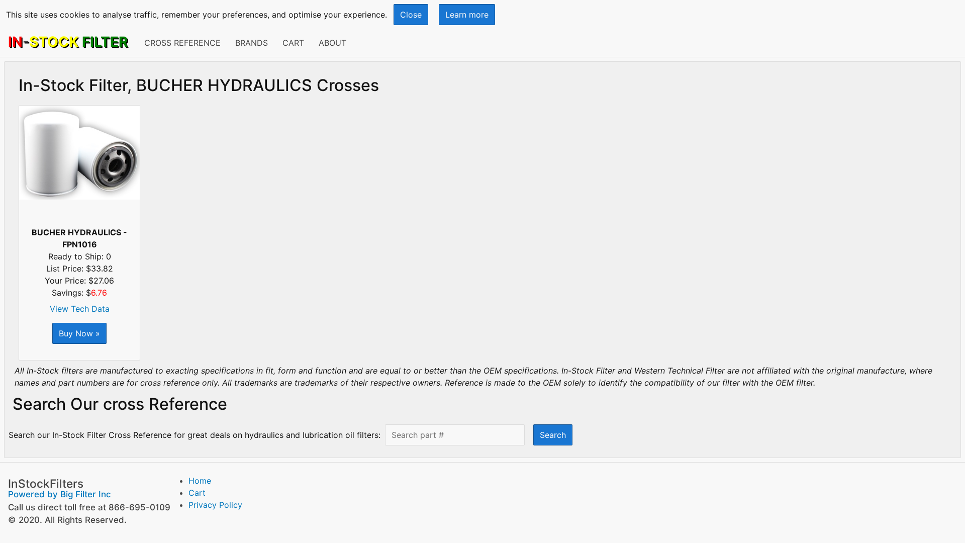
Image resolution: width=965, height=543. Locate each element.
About (332, 43)
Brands (251, 43)
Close (411, 15)
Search (553, 435)
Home (199, 481)
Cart (293, 43)
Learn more (467, 15)
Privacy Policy (215, 505)
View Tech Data (80, 309)
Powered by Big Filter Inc (59, 494)
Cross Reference (182, 43)
